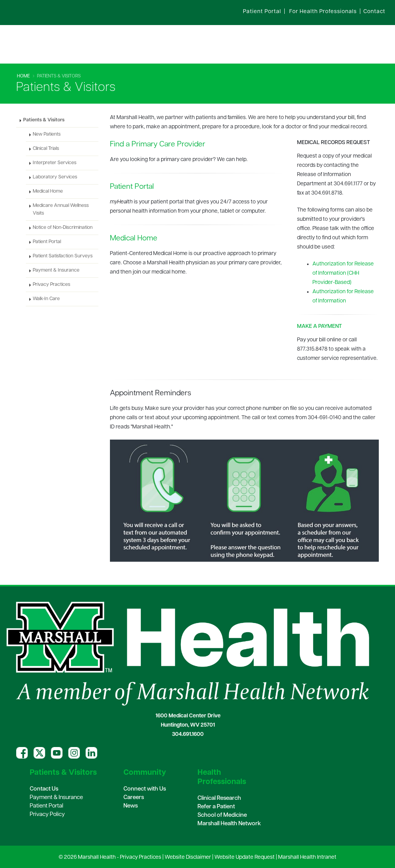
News (130, 806)
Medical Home (133, 238)
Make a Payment (319, 326)
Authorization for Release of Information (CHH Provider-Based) (343, 273)
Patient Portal (132, 187)
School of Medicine (222, 815)
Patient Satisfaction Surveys (63, 256)
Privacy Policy (47, 815)
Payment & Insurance (56, 270)
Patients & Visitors (43, 120)
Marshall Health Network (229, 824)
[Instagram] (74, 753)
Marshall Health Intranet (307, 857)
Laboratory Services (55, 177)
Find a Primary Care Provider (157, 144)
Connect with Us (144, 789)
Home (23, 76)
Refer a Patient (216, 807)
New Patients (47, 134)
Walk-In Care (46, 299)
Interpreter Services (54, 163)
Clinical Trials (46, 148)
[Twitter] (39, 753)
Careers (133, 798)
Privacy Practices (51, 284)
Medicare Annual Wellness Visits (61, 209)
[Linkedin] (91, 753)
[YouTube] (56, 753)
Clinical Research (219, 798)
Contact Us (44, 789)
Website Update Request (244, 857)
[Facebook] (22, 753)
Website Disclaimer (188, 857)
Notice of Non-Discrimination (63, 227)
